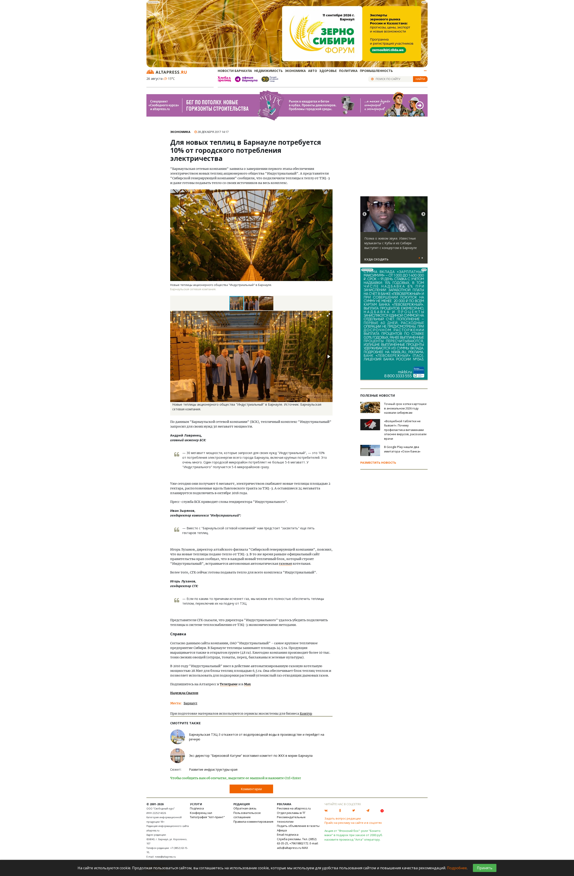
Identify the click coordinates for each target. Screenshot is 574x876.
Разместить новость (378, 463)
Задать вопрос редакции (342, 818)
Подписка (197, 808)
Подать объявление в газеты (298, 826)
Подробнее (457, 867)
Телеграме (229, 684)
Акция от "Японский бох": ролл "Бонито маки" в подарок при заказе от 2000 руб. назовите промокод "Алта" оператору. (353, 835)
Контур (306, 714)
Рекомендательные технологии (291, 819)
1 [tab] (419, 258)
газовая (285, 564)
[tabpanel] (394, 232)
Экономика (295, 71)
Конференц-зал (201, 813)
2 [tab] (422, 258)
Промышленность (376, 71)
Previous (364, 214)
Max (247, 684)
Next (423, 214)
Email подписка (287, 835)
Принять (484, 867)
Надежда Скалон (184, 693)
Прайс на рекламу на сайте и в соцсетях (353, 823)
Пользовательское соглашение (247, 815)
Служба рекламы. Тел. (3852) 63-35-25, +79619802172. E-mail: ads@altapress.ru (297, 843)
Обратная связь (245, 808)
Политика (348, 71)
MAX (305, 848)
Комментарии (251, 789)
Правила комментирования (253, 822)
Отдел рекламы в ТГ (291, 813)
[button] (251, 303)
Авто (312, 71)
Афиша (282, 830)
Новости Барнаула (235, 71)
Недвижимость (268, 71)
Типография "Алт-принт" (207, 817)
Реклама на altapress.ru (294, 808)
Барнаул (190, 703)
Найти (420, 79)
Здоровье (328, 71)
